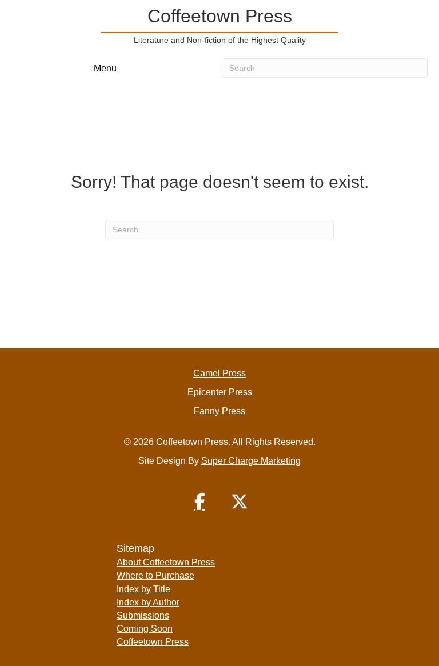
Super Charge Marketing (251, 461)
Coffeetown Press (153, 642)
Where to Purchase (155, 575)
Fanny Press (219, 411)
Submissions (143, 615)
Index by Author (148, 602)
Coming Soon (145, 628)
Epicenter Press (219, 392)
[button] (199, 501)
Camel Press (219, 373)
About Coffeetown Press (166, 562)
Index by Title (143, 589)
